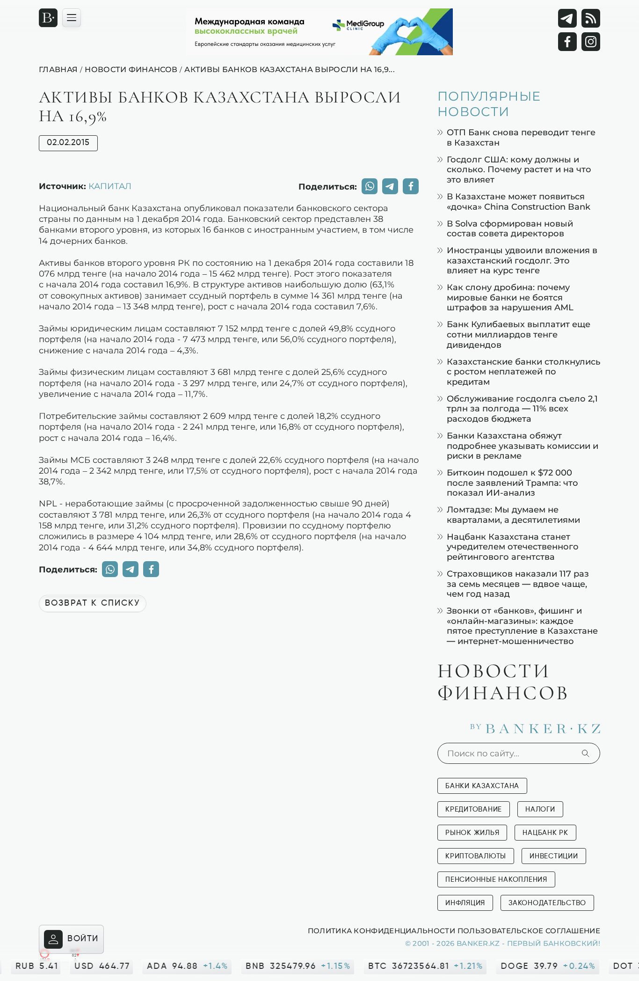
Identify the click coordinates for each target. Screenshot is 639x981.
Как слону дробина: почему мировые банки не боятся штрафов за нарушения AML (510, 297)
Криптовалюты (475, 856)
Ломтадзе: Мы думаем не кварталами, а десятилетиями (513, 515)
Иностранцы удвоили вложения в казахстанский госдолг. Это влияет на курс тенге (522, 260)
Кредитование (473, 809)
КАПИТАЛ (109, 186)
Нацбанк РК (545, 832)
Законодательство (547, 903)
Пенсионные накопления (496, 879)
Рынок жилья (472, 832)
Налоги (540, 809)
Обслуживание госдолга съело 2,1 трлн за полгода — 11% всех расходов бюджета (522, 409)
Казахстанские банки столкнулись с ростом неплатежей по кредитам (523, 372)
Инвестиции (554, 856)
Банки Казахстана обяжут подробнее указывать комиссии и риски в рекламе (522, 446)
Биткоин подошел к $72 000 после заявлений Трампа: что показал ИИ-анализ (512, 483)
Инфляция (465, 903)
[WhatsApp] (370, 186)
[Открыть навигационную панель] (71, 17)
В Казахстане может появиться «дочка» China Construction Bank (518, 201)
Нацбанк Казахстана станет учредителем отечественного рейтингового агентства (513, 547)
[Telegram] (567, 18)
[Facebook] (567, 41)
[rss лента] (590, 18)
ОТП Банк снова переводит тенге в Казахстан (521, 137)
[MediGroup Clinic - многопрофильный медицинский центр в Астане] (319, 31)
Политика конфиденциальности (381, 930)
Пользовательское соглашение (528, 930)
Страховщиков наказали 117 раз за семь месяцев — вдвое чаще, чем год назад (518, 584)
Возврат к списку (92, 603)
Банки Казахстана (482, 786)
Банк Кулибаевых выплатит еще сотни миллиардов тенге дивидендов (518, 334)
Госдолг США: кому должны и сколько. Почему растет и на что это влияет (519, 169)
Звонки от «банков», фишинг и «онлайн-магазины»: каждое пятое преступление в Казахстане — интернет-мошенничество (522, 626)
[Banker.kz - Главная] (48, 17)
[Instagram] (590, 41)
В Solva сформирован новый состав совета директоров (510, 229)
